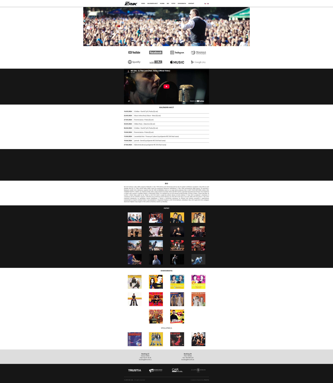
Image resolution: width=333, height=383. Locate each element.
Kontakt (191, 3)
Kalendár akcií (152, 3)
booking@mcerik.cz (145, 360)
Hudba (162, 3)
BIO (168, 3)
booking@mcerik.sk (187, 360)
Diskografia (182, 3)
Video (143, 3)
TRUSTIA (206, 380)
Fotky (173, 3)
